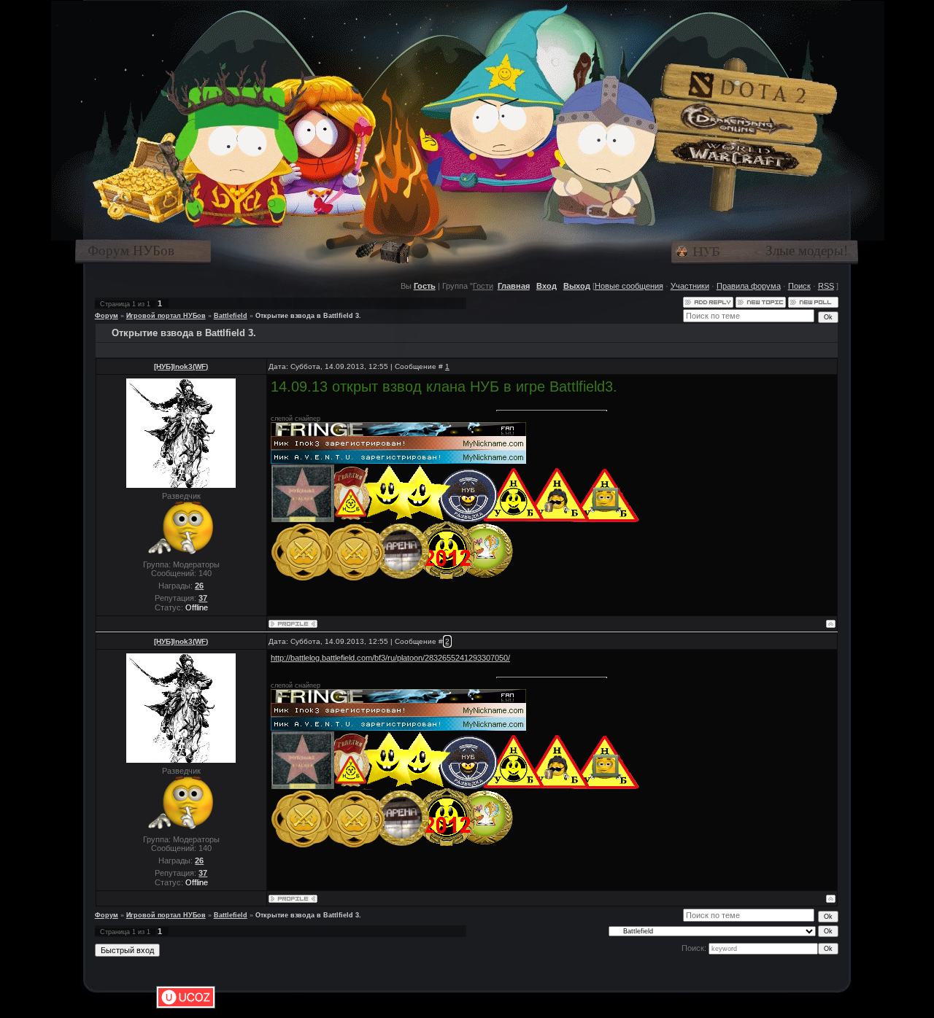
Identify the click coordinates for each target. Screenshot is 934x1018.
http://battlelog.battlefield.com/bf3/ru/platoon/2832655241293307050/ (390, 657)
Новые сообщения (629, 285)
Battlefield (230, 315)
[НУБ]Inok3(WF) (181, 366)
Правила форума (749, 285)
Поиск (799, 285)
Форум (106, 315)
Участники (690, 285)
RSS (826, 285)
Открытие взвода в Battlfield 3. (308, 315)
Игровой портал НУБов (166, 315)
